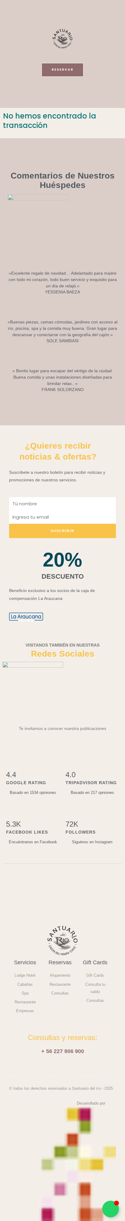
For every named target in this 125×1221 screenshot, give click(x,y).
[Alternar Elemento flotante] (110, 1209)
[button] (62, 94)
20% (62, 560)
